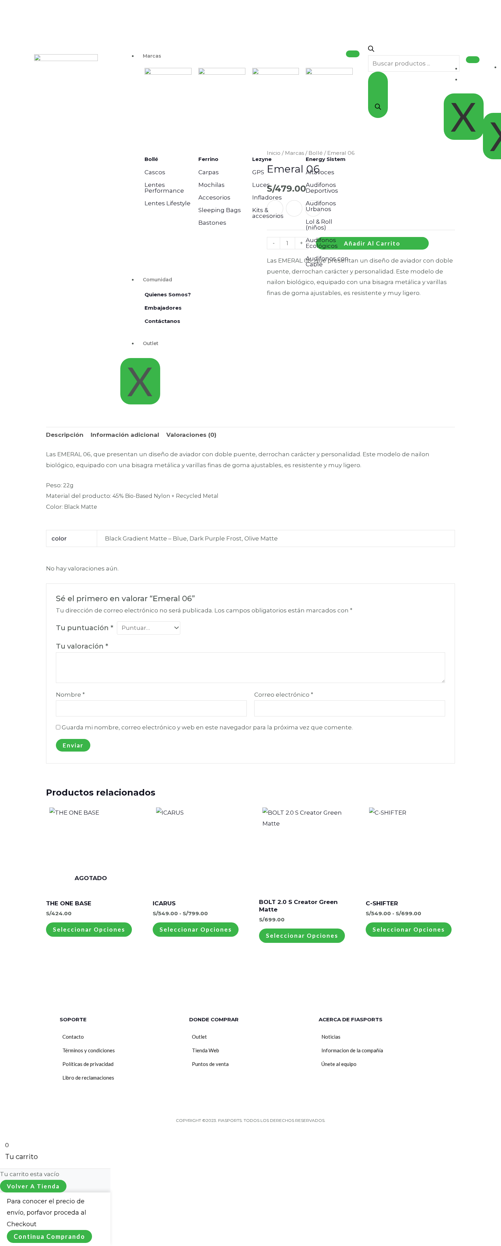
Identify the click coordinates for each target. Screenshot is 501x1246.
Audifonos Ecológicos (322, 243)
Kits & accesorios (268, 213)
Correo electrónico (283, 694)
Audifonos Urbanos (321, 206)
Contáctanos (162, 321)
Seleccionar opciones (89, 929)
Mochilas (211, 184)
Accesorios (214, 197)
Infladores (267, 197)
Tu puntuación (84, 627)
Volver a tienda (33, 1186)
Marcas (152, 56)
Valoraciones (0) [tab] (191, 434)
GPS (258, 172)
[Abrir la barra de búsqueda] (371, 49)
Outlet (150, 343)
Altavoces (320, 172)
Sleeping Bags (219, 210)
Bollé (151, 159)
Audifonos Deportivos (322, 187)
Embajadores (163, 308)
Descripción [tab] (65, 434)
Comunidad (157, 280)
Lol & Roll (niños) (319, 224)
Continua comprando (49, 1236)
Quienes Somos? (168, 294)
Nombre (70, 694)
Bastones (212, 222)
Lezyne (262, 159)
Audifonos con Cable (327, 261)
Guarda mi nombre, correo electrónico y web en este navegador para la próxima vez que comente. (207, 727)
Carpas (208, 172)
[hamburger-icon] (353, 53)
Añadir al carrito (372, 243)
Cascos (155, 172)
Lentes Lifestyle (168, 203)
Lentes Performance (164, 187)
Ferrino (208, 159)
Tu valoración (82, 646)
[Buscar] (378, 95)
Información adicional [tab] (125, 434)
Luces (261, 184)
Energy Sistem (326, 159)
